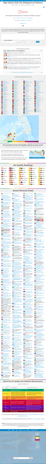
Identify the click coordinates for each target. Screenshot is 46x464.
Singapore (37, 102)
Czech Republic (5, 99)
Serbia (4, 107)
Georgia (4, 105)
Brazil (14, 87)
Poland (4, 81)
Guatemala (37, 87)
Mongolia (37, 83)
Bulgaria (4, 104)
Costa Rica (37, 105)
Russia (4, 84)
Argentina (4, 87)
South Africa (15, 111)
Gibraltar (37, 82)
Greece (15, 95)
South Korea (26, 90)
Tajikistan (37, 95)
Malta (36, 84)
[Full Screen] (1, 116)
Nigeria (15, 97)
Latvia (25, 102)
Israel (25, 97)
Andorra (26, 92)
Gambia (26, 109)
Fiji (25, 105)
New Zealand (27, 100)
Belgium (4, 93)
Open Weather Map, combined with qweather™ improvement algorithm (25, 441)
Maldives (37, 110)
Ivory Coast (26, 84)
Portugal (15, 96)
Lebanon (26, 106)
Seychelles (26, 104)
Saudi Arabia (37, 101)
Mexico (15, 102)
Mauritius (37, 93)
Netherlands (5, 82)
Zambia (26, 108)
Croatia (26, 88)
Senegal (15, 104)
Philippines (4, 90)
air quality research (6, 438)
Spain (14, 89)
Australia (15, 91)
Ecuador (37, 89)
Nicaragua (37, 104)
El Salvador (37, 88)
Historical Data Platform (5, 448)
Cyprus (25, 94)
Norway (26, 91)
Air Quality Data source (5, 444)
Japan (14, 98)
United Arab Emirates (28, 98)
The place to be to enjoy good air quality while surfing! (25, 452)
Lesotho (37, 106)
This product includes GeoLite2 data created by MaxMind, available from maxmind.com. (25, 438)
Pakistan (15, 103)
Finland (15, 82)
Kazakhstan (4, 89)
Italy (3, 103)
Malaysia (26, 99)
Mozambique (27, 96)
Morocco (26, 95)
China (36, 96)
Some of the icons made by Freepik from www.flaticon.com (24, 447)
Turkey (4, 112)
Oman (14, 107)
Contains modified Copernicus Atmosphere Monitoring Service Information (25, 445)
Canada (15, 86)
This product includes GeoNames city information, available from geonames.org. (25, 439)
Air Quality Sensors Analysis (6, 441)
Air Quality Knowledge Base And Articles (8, 439)
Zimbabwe (37, 85)
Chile (3, 91)
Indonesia (4, 92)
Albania (37, 98)
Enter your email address (8, 40)
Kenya (15, 106)
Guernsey (37, 107)
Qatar (25, 101)
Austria (4, 101)
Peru (25, 93)
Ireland (15, 92)
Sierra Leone (16, 113)
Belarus (4, 97)
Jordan (25, 112)
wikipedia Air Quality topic (29, 414)
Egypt (36, 108)
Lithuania (15, 88)
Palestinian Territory (39, 99)
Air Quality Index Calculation (6, 445)
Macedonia (15, 99)
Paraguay (37, 90)
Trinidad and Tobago (28, 82)
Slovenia (15, 110)
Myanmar (37, 100)
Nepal (14, 90)
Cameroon (26, 85)
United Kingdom (5, 94)
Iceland (25, 81)
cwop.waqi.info (20, 443)
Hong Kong (26, 103)
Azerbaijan (37, 109)
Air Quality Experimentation (6, 440)
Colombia (15, 93)
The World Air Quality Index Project (37, 434)
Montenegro (15, 100)
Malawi (25, 89)
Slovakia (4, 100)
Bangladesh (4, 113)
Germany (4, 86)
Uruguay (37, 91)
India (3, 95)
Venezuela (26, 111)
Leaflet (1, 141)
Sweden (4, 108)
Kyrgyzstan (15, 81)
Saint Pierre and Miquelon (38, 112)
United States (5, 83)
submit (30, 458)
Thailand (4, 88)
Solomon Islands (38, 97)
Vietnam (15, 105)
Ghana (25, 83)
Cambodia (15, 101)
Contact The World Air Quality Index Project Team (9, 435)
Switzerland (5, 111)
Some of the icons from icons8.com (23, 448)
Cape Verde (4, 102)
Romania (4, 96)
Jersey (3, 109)
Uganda (15, 94)
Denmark (15, 109)
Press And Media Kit (5, 436)
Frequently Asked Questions (8, 443)
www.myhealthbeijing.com (37, 418)
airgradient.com (23, 23)
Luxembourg (27, 86)
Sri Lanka (4, 106)
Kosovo (26, 87)
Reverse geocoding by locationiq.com (24, 449)
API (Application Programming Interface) (8, 447)
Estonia (36, 86)
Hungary (4, 110)
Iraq (36, 94)
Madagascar (26, 107)
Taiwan (36, 103)
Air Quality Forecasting (5, 446)
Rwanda (15, 112)
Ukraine (15, 84)
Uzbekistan (26, 113)
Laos (3, 98)
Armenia (15, 85)
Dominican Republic (39, 92)
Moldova (15, 108)
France (4, 85)
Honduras (15, 83)
